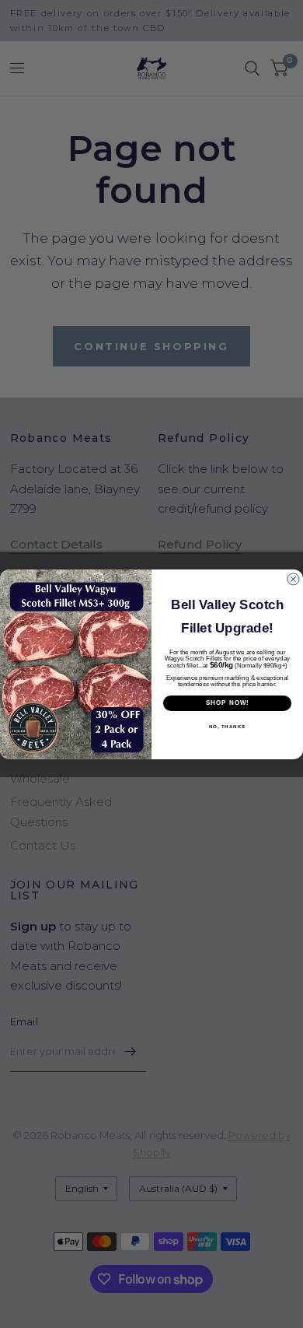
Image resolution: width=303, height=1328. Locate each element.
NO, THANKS (227, 726)
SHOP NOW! (227, 702)
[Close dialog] (293, 579)
